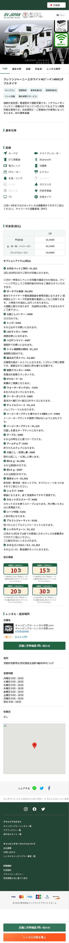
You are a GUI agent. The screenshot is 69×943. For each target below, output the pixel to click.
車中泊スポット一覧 (12, 834)
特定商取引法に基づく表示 (15, 878)
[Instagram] (26, 809)
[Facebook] (34, 809)
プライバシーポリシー (13, 874)
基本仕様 (16, 68)
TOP (5, 68)
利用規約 (7, 870)
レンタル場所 (53, 68)
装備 (28, 68)
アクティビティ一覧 (12, 830)
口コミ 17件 (21, 637)
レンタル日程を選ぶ (34, 937)
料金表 (38, 68)
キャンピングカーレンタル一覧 (17, 826)
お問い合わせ (9, 852)
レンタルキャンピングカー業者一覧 (19, 856)
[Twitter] (43, 809)
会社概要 (7, 848)
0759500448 (22, 631)
